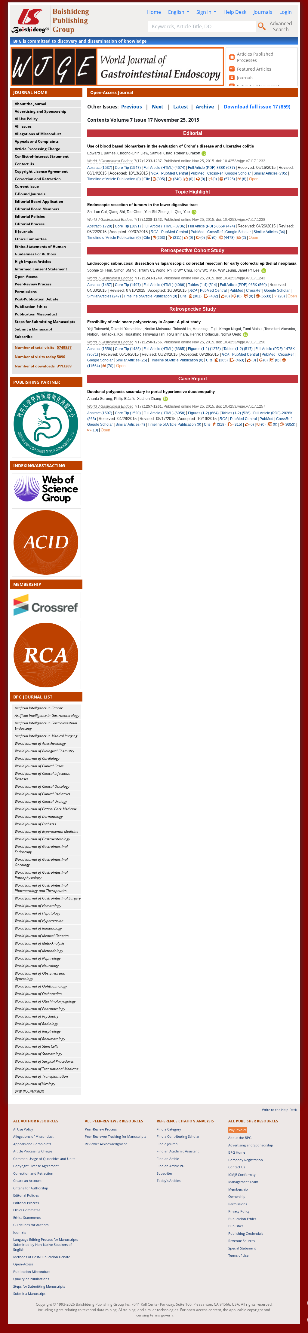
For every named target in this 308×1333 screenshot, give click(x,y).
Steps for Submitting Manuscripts (45, 321)
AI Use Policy (26, 118)
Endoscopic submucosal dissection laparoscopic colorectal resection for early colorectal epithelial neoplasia (191, 263)
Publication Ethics (31, 306)
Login (285, 12)
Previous (131, 106)
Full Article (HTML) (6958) (164, 413)
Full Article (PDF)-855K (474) (211, 226)
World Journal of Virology (35, 1083)
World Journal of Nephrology (38, 958)
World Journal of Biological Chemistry (44, 750)
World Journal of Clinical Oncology (42, 786)
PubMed (198, 173)
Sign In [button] (204, 12)
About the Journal (30, 103)
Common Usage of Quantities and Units (44, 1158)
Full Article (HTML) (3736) (164, 226)
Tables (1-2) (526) (236, 413)
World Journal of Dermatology (39, 816)
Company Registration (245, 1160)
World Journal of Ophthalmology (41, 986)
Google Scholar (238, 173)
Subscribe (23, 336)
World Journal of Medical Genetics (42, 935)
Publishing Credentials (245, 1233)
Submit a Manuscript (33, 329)
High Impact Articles (33, 261)
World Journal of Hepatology (37, 913)
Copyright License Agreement (41, 171)
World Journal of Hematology (38, 905)
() (161, 179)
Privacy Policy (239, 1211)
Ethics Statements (27, 1217)
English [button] (177, 12)
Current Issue (27, 186)
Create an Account (27, 1180)
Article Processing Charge (37, 148)
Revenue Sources (241, 1240)
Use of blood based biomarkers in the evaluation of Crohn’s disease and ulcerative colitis (170, 146)
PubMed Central (174, 173)
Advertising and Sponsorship (40, 111)
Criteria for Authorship (30, 1188)
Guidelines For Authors (35, 254)
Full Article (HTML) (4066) (164, 285)
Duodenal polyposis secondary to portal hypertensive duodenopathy (151, 391)
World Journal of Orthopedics (38, 993)
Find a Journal (167, 1144)
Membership (238, 1189)
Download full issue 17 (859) (257, 106)
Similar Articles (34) (270, 232)
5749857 (64, 347)
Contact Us (24, 163)
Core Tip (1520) (128, 413)
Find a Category (169, 1129)
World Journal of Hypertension (39, 920)
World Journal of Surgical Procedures (44, 1061)
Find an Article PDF (171, 1166)
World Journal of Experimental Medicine (46, 831)
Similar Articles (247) (104, 296)
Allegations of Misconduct (38, 133)
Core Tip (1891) (128, 226)
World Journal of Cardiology (37, 758)
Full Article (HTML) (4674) (164, 168)
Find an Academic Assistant (178, 1151)
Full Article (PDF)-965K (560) (243, 285)
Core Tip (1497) (128, 285)
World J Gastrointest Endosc (110, 161)
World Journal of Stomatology (38, 1053)
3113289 (64, 366)
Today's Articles (168, 1180)
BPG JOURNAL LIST (32, 697)
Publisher (235, 1226)
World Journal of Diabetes (35, 823)
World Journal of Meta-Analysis (39, 943)
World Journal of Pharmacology (40, 1008)
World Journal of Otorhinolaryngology (45, 1001)
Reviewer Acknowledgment (106, 1144)
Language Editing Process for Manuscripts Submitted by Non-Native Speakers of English (45, 1244)
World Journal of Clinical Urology (41, 801)
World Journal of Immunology (38, 928)
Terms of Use (238, 1255)
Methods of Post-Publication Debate (41, 1257)
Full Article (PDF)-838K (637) (211, 168)
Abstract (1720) (99, 226)
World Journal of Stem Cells (36, 1046)
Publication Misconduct (36, 314)
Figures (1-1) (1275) (204, 349)
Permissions (26, 291)
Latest (180, 106)
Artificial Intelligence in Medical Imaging (46, 735)
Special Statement (242, 1248)
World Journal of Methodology (39, 950)
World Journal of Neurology (37, 965)
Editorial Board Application (39, 201)
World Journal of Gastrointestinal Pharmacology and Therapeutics (41, 888)
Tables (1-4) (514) (202, 285)
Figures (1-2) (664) (203, 413)
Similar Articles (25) (132, 360)
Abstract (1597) (99, 413)
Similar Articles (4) (131, 424)
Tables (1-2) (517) (238, 349)
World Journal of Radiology (36, 1023)
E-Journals (24, 231)
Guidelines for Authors (30, 1224)
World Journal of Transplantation (41, 1076)
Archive (205, 106)
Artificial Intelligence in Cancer (39, 708)
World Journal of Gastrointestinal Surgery (48, 898)
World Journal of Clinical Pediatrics (42, 793)
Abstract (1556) (99, 349)
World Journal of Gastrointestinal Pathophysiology (41, 875)
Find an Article (168, 1158)
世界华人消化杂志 (29, 1091)
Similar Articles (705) (271, 173)
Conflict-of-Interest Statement (42, 156)
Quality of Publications (31, 1279)
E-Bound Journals (30, 193)
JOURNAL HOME (30, 92)
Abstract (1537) (99, 168)
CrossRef (215, 173)
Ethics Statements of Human (40, 246)
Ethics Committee (31, 239)
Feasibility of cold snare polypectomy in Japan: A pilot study (144, 322)
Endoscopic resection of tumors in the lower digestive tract (142, 204)
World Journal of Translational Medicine (47, 1068)
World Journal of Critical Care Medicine (46, 808)
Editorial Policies (30, 216)
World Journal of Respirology (38, 1031)
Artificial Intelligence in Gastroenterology (47, 715)
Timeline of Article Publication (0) (114, 179)
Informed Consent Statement (41, 269)
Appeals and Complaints (37, 141)
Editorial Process (30, 224)
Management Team (243, 1181)
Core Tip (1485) (128, 349)
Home (154, 12)
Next (157, 106)
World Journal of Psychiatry (37, 1016)
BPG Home (236, 1152)
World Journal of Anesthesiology (40, 743)
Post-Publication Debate (36, 299)
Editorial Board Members (37, 209)
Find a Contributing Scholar (178, 1136)
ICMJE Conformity (242, 1174)
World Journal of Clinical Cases (39, 765)
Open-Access (26, 276)
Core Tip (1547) (128, 168)
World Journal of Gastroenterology (42, 838)
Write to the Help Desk (279, 1109)
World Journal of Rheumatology (40, 1038)
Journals (263, 12)
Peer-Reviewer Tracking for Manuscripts (115, 1136)
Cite (146, 179)
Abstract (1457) (99, 285)
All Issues (23, 126)
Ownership (236, 1196)
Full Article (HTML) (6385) (164, 349)
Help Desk (234, 12)
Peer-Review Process (33, 284)
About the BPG (239, 1137)
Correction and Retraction (38, 178)
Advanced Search (281, 26)
